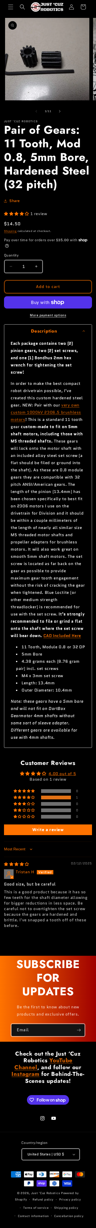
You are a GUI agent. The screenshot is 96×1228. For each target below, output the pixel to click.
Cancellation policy (68, 1216)
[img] (16, 864)
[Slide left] (36, 111)
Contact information (33, 1216)
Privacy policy (70, 1199)
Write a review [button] (47, 830)
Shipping (10, 231)
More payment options (48, 315)
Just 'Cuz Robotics (45, 1193)
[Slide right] (60, 111)
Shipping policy (66, 1208)
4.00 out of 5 (62, 774)
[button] (11, 7)
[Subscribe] (79, 1030)
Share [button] (14, 200)
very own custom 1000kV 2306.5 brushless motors (46, 412)
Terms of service (36, 1208)
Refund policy (43, 1199)
